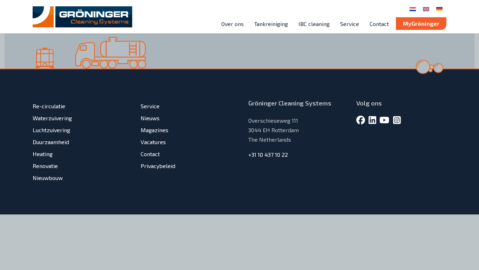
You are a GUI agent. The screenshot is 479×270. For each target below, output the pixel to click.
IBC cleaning (314, 23)
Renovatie (45, 165)
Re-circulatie (49, 106)
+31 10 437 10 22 (268, 154)
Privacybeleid (158, 165)
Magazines (154, 130)
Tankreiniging (271, 23)
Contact (379, 23)
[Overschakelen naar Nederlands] (412, 8)
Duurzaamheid (51, 142)
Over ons (232, 23)
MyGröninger (421, 23)
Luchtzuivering (51, 130)
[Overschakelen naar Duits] (439, 8)
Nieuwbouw (48, 177)
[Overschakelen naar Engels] (426, 8)
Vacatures (153, 142)
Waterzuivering (52, 118)
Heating (43, 153)
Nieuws (150, 118)
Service (349, 23)
